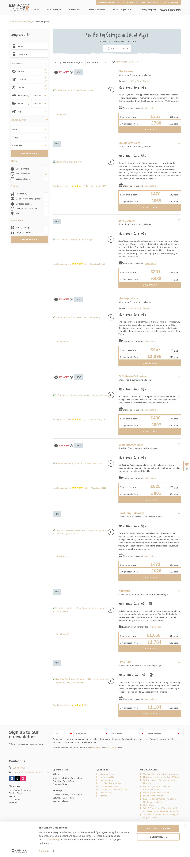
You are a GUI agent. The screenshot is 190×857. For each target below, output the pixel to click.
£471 (156, 564)
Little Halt (124, 661)
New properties (106, 774)
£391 (156, 271)
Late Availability (23, 179)
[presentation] (111, 90)
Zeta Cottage (126, 220)
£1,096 (154, 356)
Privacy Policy (96, 747)
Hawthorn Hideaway (131, 513)
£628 (156, 570)
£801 (156, 493)
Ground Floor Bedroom (27, 208)
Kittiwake (124, 590)
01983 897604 (170, 9)
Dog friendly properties (110, 783)
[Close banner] (185, 826)
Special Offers (22, 169)
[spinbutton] (29, 71)
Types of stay (105, 792)
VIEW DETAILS (150, 129)
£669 (156, 200)
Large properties (23, 232)
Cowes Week (149, 805)
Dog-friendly (21, 194)
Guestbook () (62, 114)
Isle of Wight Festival (153, 796)
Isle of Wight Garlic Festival (156, 792)
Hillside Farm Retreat (140, 81)
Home (36, 9)
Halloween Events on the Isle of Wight (161, 777)
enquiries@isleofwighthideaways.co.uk (31, 772)
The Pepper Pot (128, 298)
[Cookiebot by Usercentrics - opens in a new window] (19, 851)
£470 (156, 193)
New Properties (23, 173)
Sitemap (103, 796)
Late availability (106, 777)
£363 (156, 116)
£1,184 (154, 707)
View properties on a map (127, 62)
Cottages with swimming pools (113, 789)
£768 (156, 123)
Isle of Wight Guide (123, 9)
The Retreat (125, 71)
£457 (156, 349)
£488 (156, 278)
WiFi (18, 213)
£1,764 (154, 642)
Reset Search (29, 153)
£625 (156, 486)
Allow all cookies (158, 828)
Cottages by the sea (108, 786)
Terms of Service (111, 747)
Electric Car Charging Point (28, 199)
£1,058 (154, 635)
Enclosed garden (24, 204)
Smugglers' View (129, 142)
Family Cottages (23, 227)
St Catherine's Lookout (133, 376)
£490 (156, 417)
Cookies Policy (51, 839)
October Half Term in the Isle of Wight (160, 774)
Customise (44, 851)
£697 (156, 424)
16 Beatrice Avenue (130, 444)
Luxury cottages (106, 780)
